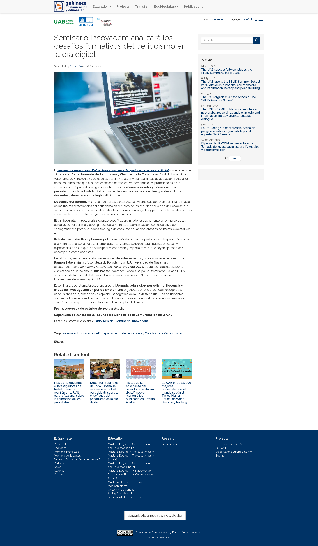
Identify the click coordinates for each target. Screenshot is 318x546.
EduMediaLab (165, 6)
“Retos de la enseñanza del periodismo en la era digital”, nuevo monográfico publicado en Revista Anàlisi (140, 392)
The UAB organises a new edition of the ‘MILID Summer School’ (228, 98)
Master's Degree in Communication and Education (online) (129, 446)
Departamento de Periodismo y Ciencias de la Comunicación (142, 333)
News (57, 466)
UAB (97, 333)
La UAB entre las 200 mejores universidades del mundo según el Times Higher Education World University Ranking (176, 392)
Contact (58, 474)
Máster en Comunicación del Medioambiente (125, 483)
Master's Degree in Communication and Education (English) (129, 464)
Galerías (59, 470)
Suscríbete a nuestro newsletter (155, 515)
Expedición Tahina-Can (229, 444)
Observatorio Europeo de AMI (234, 451)
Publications (193, 6)
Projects (123, 6)
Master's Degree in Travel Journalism (131, 451)
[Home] (72, 6)
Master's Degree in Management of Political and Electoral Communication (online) (131, 474)
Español (247, 19)
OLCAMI (221, 448)
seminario (69, 333)
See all (220, 455)
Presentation (62, 444)
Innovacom (85, 333)
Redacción (76, 66)
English (259, 19)
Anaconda (165, 537)
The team (60, 448)
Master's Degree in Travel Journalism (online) (131, 457)
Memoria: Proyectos (66, 451)
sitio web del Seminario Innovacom (121, 321)
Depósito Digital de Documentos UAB (77, 459)
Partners (59, 463)
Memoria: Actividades (67, 455)
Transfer (142, 6)
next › (235, 158)
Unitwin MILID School (121, 489)
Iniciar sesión (216, 19)
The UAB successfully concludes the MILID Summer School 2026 (226, 71)
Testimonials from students (124, 497)
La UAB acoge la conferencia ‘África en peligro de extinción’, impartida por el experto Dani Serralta (228, 131)
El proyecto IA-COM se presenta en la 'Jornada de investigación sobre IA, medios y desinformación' (230, 147)
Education (101, 6)
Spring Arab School (120, 493)
